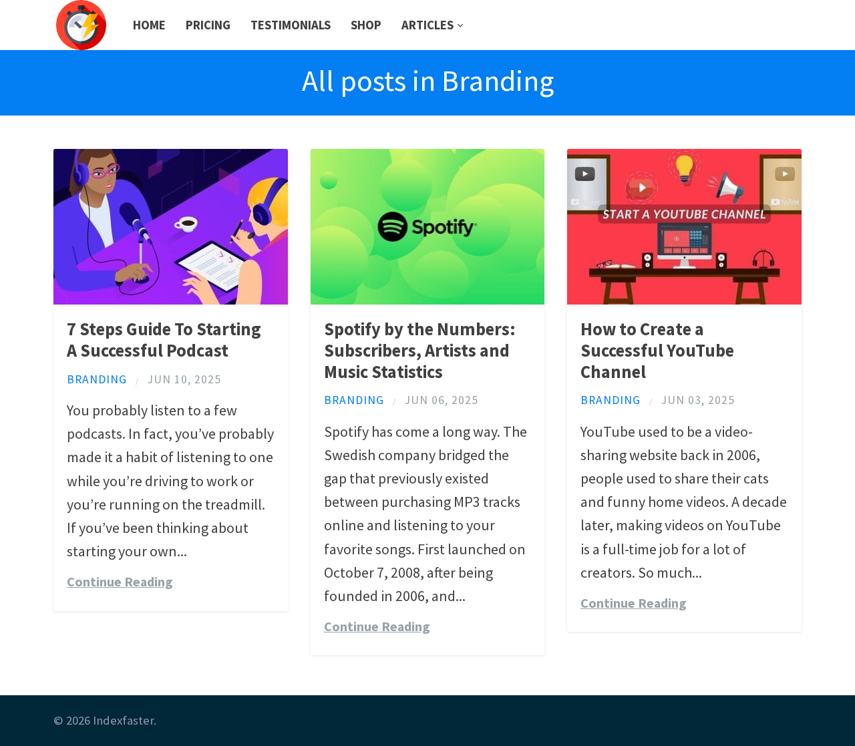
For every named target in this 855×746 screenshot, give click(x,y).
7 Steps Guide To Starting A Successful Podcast (164, 339)
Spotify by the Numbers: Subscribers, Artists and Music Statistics (420, 350)
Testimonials (290, 25)
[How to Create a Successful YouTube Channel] (684, 299)
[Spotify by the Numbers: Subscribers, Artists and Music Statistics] (428, 299)
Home (149, 25)
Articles (427, 25)
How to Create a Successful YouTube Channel (657, 350)
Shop (366, 25)
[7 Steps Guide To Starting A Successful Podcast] (170, 299)
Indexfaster (123, 720)
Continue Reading (119, 582)
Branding (97, 379)
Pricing (208, 25)
